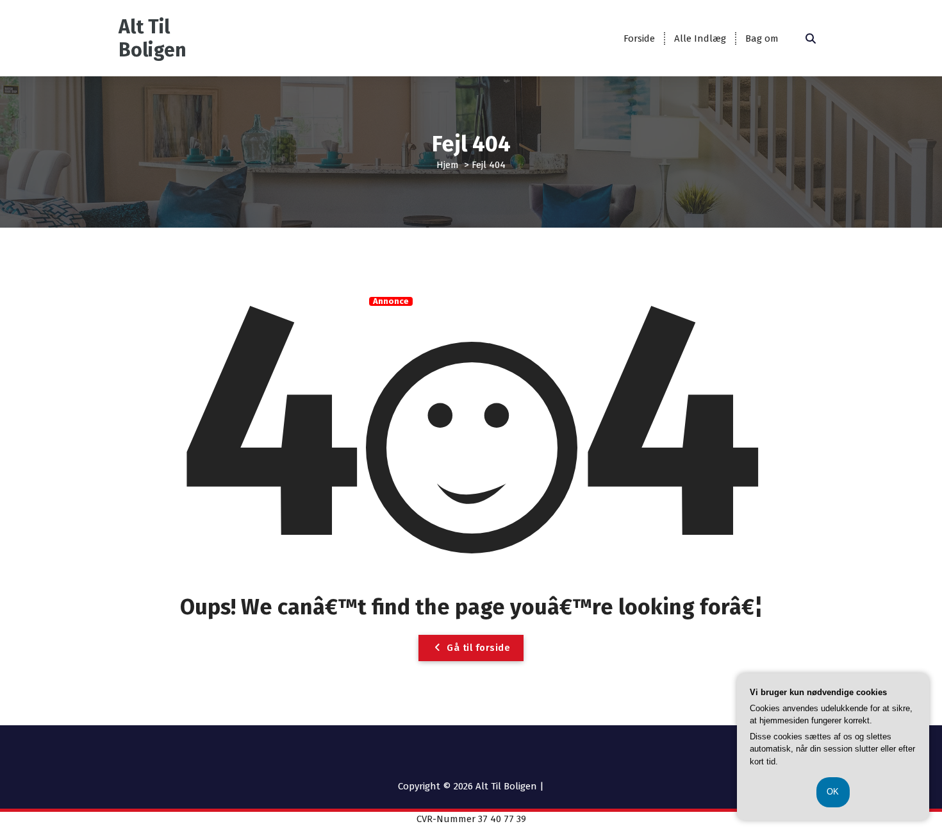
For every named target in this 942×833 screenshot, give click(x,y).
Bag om (762, 38)
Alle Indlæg (700, 38)
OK (833, 791)
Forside (639, 38)
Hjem (447, 165)
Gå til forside (477, 647)
